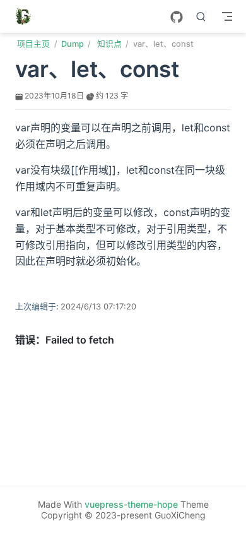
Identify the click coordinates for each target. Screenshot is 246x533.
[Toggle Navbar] (227, 16)
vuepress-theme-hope (131, 504)
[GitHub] (177, 17)
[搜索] (201, 16)
